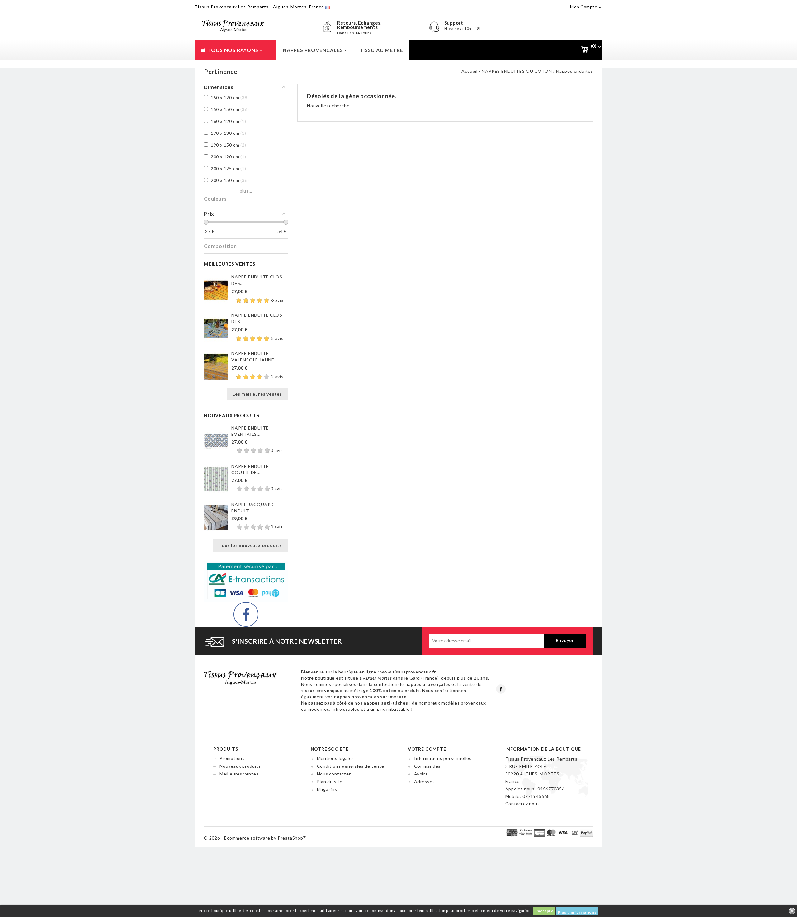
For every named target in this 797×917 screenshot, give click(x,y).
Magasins (327, 789)
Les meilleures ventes (257, 394)
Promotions (232, 758)
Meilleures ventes (239, 773)
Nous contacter (334, 773)
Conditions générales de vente (350, 766)
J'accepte (544, 911)
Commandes (427, 766)
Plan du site (330, 781)
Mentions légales (335, 758)
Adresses (424, 781)
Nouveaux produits (240, 766)
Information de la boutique (543, 749)
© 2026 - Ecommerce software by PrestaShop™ (255, 837)
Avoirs (421, 773)
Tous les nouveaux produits (250, 545)
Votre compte (427, 749)
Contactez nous (522, 803)
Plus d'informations (577, 912)
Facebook (500, 689)
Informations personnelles (443, 758)
